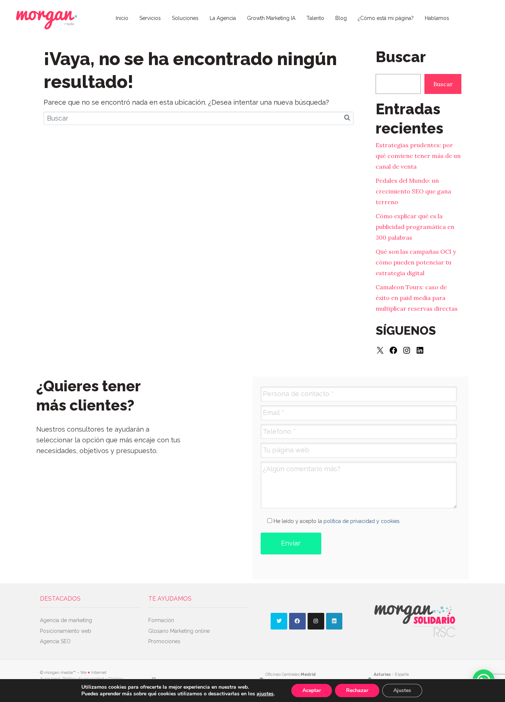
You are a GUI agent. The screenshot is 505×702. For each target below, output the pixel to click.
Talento (315, 18)
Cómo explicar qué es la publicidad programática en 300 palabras (415, 226)
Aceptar (311, 690)
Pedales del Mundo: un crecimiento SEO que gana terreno (413, 191)
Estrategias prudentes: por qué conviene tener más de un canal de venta (418, 155)
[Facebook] (393, 350)
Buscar (443, 84)
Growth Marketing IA (271, 18)
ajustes (265, 694)
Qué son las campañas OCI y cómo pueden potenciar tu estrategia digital (416, 262)
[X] (380, 350)
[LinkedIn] (420, 350)
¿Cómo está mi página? (386, 18)
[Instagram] (406, 350)
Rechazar (357, 690)
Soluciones (185, 18)
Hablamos (437, 18)
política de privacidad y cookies (361, 521)
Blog (341, 18)
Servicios (150, 18)
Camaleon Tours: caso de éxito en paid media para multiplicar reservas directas (417, 297)
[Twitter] (279, 621)
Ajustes (402, 690)
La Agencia (223, 18)
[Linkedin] (334, 621)
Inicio (122, 18)
